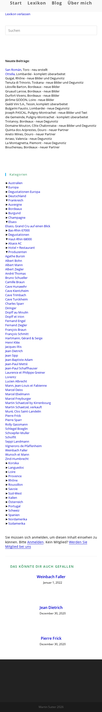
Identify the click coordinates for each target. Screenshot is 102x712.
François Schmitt (17, 334)
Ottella (10, 74)
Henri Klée (12, 342)
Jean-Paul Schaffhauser (21, 368)
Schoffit (10, 437)
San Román (13, 70)
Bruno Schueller (16, 278)
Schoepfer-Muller (17, 433)
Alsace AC (15, 243)
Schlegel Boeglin (16, 428)
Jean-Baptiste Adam (19, 360)
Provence (15, 476)
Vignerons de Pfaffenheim (23, 446)
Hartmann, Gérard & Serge (23, 338)
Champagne (16, 217)
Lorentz (10, 377)
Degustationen (18, 234)
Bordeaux (15, 209)
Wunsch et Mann (17, 454)
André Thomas (15, 273)
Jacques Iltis (13, 347)
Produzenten (17, 252)
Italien (12, 497)
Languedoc (16, 467)
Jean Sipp (11, 355)
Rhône (13, 480)
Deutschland (17, 196)
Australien (15, 183)
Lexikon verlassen (17, 14)
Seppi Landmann (17, 441)
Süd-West (15, 493)
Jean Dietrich (14, 351)
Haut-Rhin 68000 (20, 239)
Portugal (14, 506)
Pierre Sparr (13, 420)
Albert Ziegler (14, 269)
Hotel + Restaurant (21, 247)
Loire (11, 472)
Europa (13, 187)
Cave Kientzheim (17, 291)
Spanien (14, 515)
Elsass (12, 222)
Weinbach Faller (16, 450)
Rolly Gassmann (16, 424)
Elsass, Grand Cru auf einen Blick (27, 226)
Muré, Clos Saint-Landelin (23, 411)
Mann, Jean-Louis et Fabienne (26, 385)
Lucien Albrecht (16, 381)
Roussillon (15, 484)
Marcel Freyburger (18, 398)
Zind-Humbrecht (17, 459)
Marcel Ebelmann (17, 394)
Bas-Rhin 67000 (19, 230)
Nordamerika (17, 519)
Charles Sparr (14, 303)
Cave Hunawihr (16, 286)
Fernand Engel (15, 321)
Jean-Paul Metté (16, 364)
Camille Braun (15, 282)
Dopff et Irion (14, 316)
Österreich (15, 502)
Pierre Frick (13, 415)
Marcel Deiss (14, 390)
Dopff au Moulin (16, 312)
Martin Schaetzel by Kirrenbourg (28, 403)
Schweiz (13, 510)
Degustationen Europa (24, 192)
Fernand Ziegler (16, 325)
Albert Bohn (13, 260)
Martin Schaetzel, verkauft (23, 407)
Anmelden (35, 542)
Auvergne (15, 204)
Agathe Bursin (15, 256)
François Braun (15, 329)
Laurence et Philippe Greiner (25, 372)
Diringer (10, 308)
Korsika (13, 463)
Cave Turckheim (16, 299)
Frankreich (15, 200)
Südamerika (16, 523)
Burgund (14, 213)
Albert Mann (14, 265)
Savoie (13, 489)
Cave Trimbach (15, 295)
